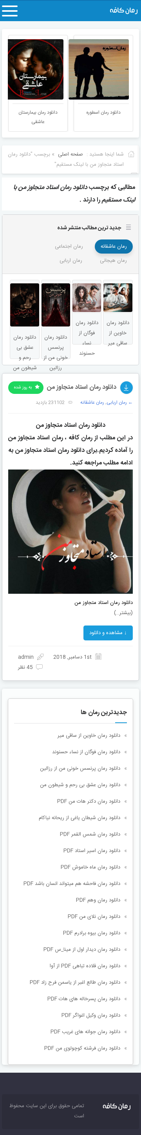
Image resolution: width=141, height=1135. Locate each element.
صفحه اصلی (70, 154)
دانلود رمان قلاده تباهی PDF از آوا (85, 966)
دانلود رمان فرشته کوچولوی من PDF (82, 1048)
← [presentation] (14, 68)
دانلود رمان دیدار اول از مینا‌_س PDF (81, 949)
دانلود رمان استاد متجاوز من (81, 387)
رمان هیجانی (113, 260)
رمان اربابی (71, 260)
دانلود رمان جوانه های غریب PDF (85, 1032)
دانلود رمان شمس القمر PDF (90, 834)
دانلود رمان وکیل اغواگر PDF (90, 1015)
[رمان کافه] (118, 11)
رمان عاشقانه (114, 246)
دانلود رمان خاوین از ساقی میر (89, 735)
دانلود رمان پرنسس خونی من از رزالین (80, 768)
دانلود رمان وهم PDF (98, 900)
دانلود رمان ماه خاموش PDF (90, 867)
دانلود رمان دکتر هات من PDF (88, 801)
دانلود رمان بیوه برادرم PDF (91, 933)
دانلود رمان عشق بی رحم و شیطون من (80, 785)
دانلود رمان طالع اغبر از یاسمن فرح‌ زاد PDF (75, 982)
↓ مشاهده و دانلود (108, 633)
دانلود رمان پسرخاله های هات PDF (83, 999)
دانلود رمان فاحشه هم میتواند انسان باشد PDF (72, 883)
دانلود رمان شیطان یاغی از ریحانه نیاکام (79, 818)
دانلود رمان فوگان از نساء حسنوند (86, 752)
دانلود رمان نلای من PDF (94, 916)
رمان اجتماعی (69, 246)
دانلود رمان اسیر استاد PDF (91, 851)
